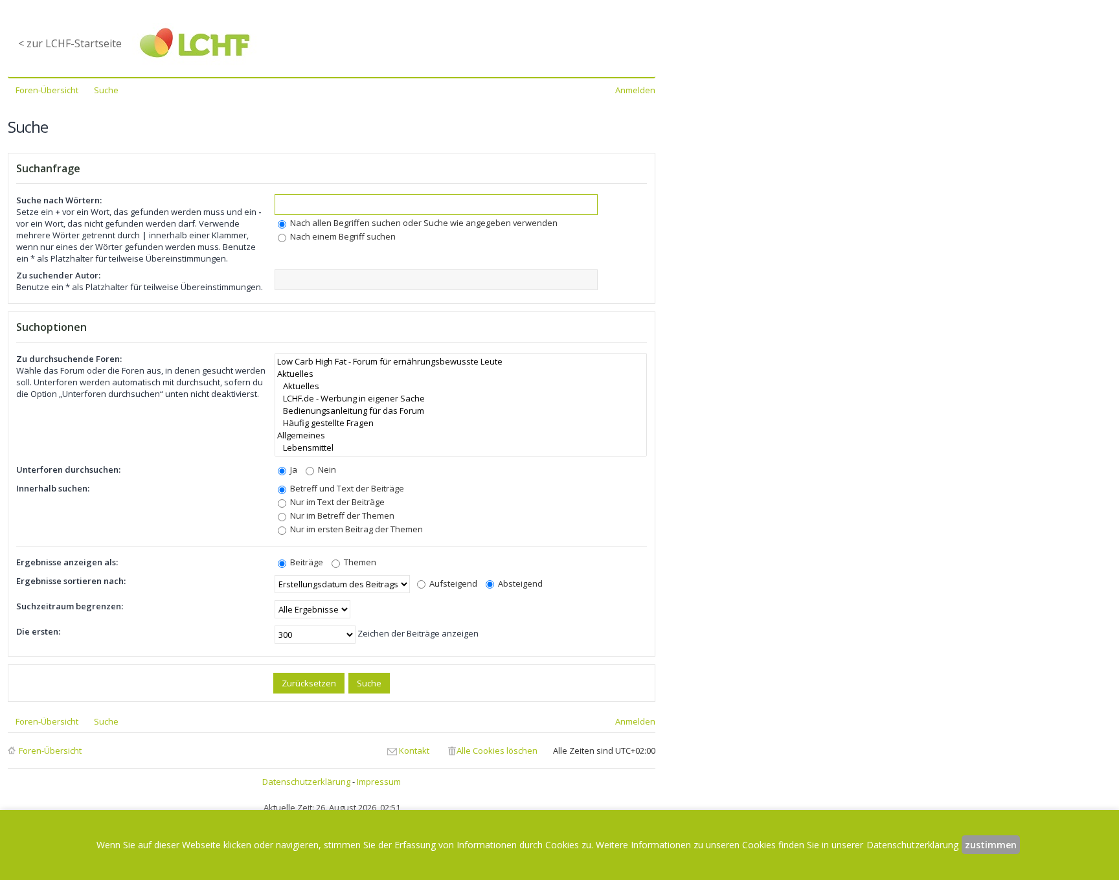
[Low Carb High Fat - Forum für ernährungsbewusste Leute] (461, 361)
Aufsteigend (452, 583)
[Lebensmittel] (461, 448)
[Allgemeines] (461, 435)
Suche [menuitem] (106, 90)
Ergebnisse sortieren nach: (71, 581)
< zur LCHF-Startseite (70, 43)
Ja (292, 469)
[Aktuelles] (461, 374)
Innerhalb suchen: (52, 488)
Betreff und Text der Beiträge (346, 488)
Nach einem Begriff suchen (342, 236)
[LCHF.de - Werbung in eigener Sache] (461, 398)
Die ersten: (38, 631)
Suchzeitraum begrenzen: (69, 606)
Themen (359, 562)
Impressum (379, 781)
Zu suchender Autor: (58, 275)
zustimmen (991, 845)
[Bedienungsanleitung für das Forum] (461, 411)
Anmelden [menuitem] (635, 90)
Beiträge (305, 562)
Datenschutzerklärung (306, 781)
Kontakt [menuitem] (414, 750)
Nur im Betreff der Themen (341, 515)
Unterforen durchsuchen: (68, 469)
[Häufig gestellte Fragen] (461, 423)
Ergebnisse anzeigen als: (67, 562)
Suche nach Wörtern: (59, 200)
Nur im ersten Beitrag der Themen (355, 529)
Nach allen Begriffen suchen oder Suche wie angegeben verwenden (423, 223)
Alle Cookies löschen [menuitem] (497, 750)
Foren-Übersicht (50, 750)
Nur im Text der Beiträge (336, 502)
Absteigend (519, 583)
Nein (326, 469)
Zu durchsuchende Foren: (69, 359)
